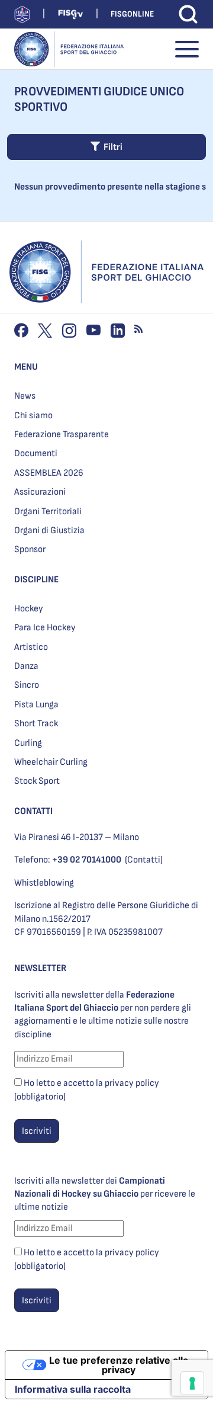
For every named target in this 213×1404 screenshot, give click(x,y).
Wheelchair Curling (51, 762)
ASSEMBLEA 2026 (48, 473)
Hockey (28, 608)
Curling (28, 743)
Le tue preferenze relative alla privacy (118, 1365)
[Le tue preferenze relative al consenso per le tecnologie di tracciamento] (192, 1383)
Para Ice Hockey (45, 627)
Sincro (26, 685)
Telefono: (67, 860)
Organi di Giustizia (49, 530)
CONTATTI (33, 811)
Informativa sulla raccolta (73, 1389)
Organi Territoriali (48, 511)
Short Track (36, 723)
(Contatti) (144, 860)
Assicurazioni (40, 492)
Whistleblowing (44, 883)
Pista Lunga (36, 704)
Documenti (35, 453)
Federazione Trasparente (61, 434)
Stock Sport (37, 781)
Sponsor (30, 549)
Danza (26, 666)
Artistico (31, 647)
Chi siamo (33, 415)
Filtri (111, 147)
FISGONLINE (132, 14)
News (25, 396)
